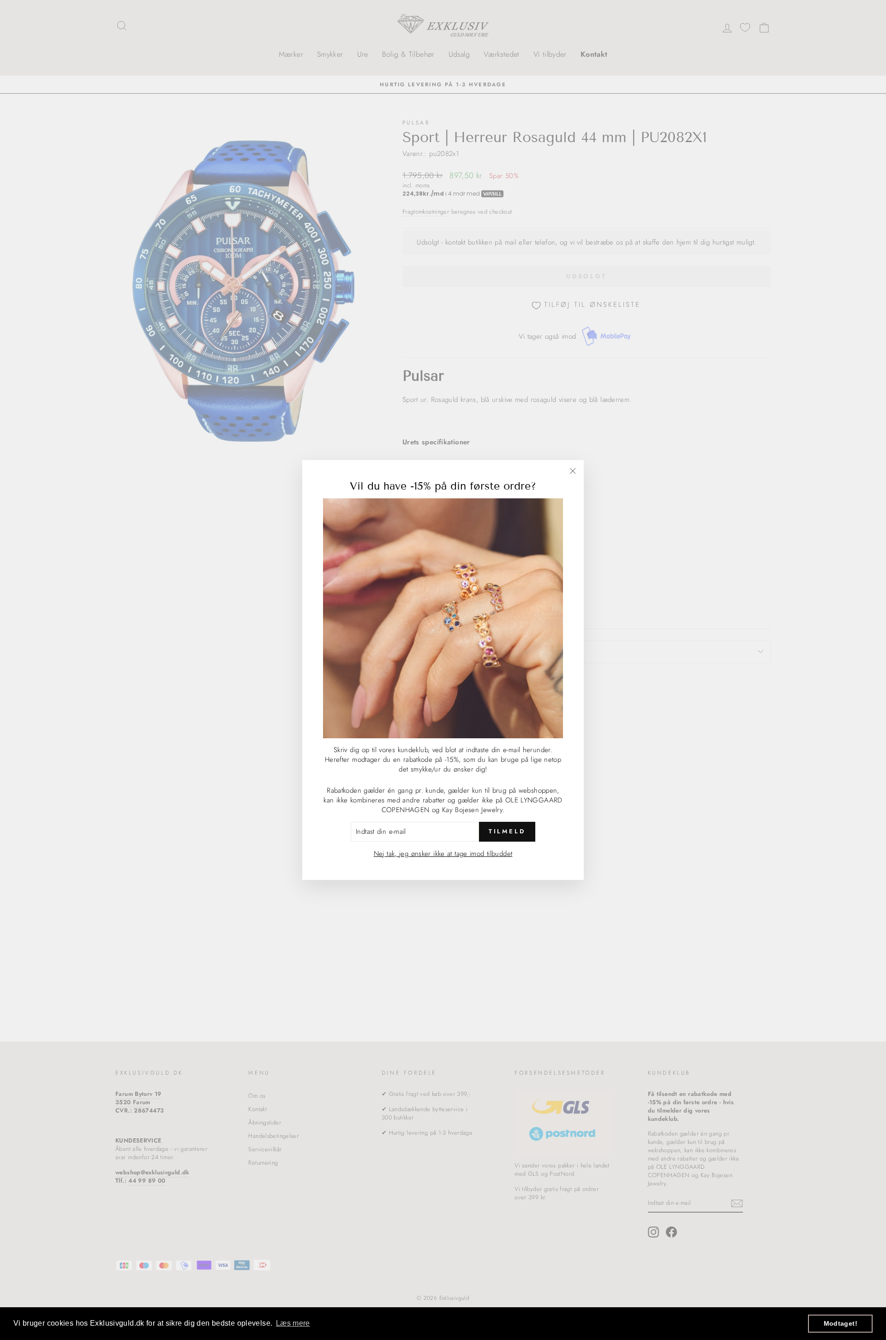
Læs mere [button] (293, 1323)
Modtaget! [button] (840, 1323)
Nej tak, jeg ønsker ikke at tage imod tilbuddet (443, 854)
